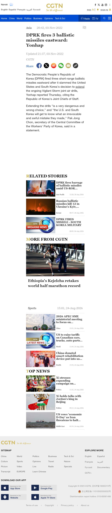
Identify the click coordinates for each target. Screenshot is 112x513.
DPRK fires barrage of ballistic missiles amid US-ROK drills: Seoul (69, 185)
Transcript (5, 471)
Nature (67, 461)
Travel (51, 461)
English (4, 9)
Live (34, 466)
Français (21, 9)
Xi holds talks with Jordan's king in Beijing (68, 399)
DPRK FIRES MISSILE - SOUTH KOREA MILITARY (68, 222)
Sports (20, 461)
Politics (28, 18)
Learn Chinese (39, 471)
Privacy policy (67, 505)
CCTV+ (88, 473)
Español (12, 9)
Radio (87, 18)
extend (80, 86)
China (12, 18)
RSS (89, 10)
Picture (4, 466)
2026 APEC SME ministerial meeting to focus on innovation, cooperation (69, 319)
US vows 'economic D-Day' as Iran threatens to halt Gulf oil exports (69, 417)
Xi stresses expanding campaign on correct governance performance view (69, 380)
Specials (68, 466)
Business (37, 18)
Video (19, 466)
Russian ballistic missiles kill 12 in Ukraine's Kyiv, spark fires (67, 204)
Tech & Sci (60, 18)
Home (4, 18)
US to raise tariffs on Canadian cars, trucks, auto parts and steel (68, 337)
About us (85, 505)
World (19, 18)
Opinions (48, 18)
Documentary (103, 467)
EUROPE (21, 471)
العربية (29, 9)
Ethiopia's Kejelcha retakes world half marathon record (54, 283)
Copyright (49, 505)
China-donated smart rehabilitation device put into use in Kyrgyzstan (69, 356)
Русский (36, 9)
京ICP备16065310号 (101, 486)
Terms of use (32, 505)
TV (97, 18)
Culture (4, 461)
